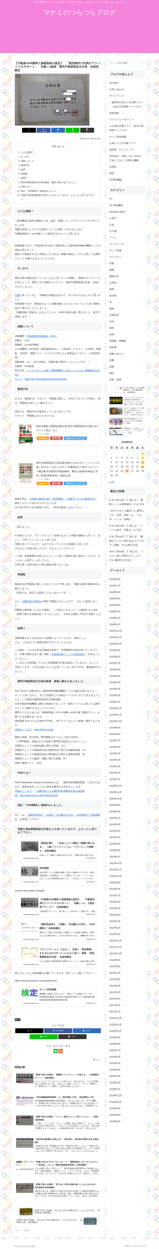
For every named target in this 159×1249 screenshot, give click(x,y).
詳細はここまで (23, 729)
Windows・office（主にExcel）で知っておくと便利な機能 (125, 158)
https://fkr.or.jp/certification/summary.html (46, 379)
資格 (18, 1019)
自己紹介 (114, 83)
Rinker (47, 434)
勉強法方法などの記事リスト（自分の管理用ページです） (127, 104)
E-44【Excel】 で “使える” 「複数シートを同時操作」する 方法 (126, 502)
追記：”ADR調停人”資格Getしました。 (40, 191)
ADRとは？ (26, 186)
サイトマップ (116, 95)
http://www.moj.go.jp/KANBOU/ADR (39, 795)
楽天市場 (56, 438)
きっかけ (25, 156)
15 (142, 462)
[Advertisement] (79, 38)
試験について (27, 161)
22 (142, 466)
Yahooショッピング (75, 438)
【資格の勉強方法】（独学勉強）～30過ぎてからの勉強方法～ (63, 498)
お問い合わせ (116, 89)
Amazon (43, 438)
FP (40, 303)
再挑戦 (24, 174)
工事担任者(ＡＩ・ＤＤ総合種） (68, 654)
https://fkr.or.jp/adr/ (44, 729)
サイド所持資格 (117, 136)
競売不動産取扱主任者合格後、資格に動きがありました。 (49, 182)
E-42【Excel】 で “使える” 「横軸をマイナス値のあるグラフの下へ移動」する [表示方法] (126, 540)
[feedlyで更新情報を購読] (55, 1051)
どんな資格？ (27, 152)
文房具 (112, 166)
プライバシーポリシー (121, 119)
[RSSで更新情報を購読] (60, 1051)
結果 (23, 169)
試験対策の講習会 (31, 601)
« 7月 (112, 482)
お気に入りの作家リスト (122, 143)
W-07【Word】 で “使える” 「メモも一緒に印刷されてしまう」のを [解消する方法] (126, 555)
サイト (18, 379)
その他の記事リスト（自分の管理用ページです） (126, 128)
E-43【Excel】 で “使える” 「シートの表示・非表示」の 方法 (126, 527)
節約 (111, 173)
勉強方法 (25, 165)
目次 (54, 146)
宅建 (17, 295)
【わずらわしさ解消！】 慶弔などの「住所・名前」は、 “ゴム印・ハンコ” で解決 (126, 515)
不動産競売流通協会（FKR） (42, 336)
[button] (87, 130)
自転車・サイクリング (121, 149)
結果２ (24, 178)
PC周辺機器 (115, 179)
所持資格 (114, 113)
